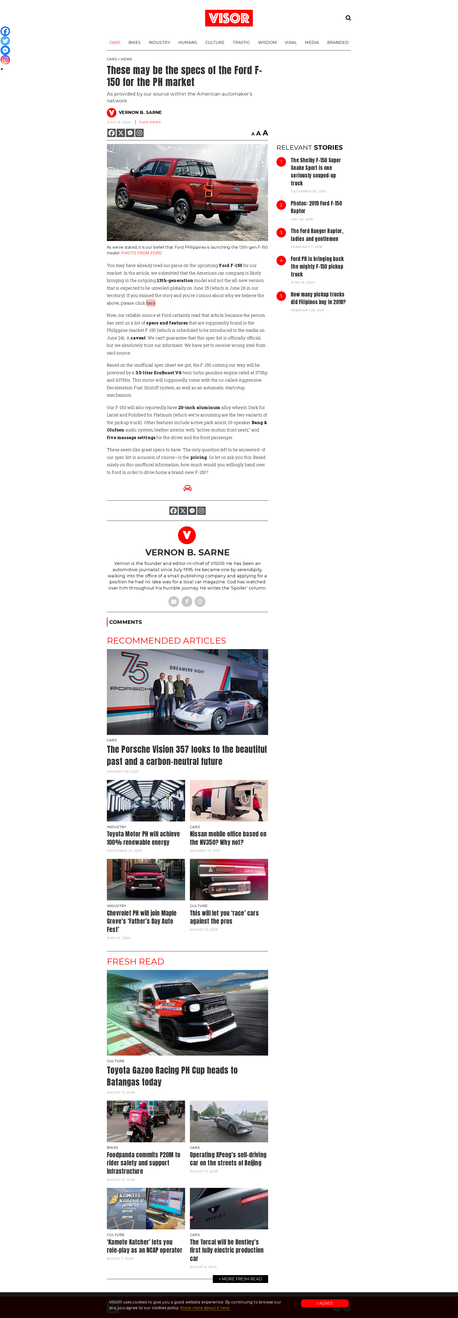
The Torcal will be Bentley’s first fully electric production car (227, 1250)
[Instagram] (139, 133)
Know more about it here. (205, 1308)
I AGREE (325, 1303)
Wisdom (267, 42)
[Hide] (2, 69)
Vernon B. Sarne (140, 112)
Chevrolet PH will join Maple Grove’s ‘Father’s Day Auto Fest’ (142, 921)
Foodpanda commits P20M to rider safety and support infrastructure (143, 1163)
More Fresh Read (242, 1279)
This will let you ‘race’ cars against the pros (224, 917)
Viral (291, 42)
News (126, 59)
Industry (159, 42)
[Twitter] (5, 41)
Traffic (241, 42)
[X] (121, 133)
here (151, 303)
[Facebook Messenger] (130, 133)
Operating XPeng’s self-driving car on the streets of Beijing (228, 1159)
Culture (214, 42)
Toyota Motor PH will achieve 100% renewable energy (143, 838)
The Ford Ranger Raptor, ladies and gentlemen (317, 234)
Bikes (135, 42)
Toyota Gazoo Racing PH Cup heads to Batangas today (172, 1076)
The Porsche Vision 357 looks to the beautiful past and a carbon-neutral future (187, 755)
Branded (338, 42)
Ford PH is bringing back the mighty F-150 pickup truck (317, 266)
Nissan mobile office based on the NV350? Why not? (228, 838)
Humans (187, 42)
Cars (114, 42)
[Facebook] (111, 133)
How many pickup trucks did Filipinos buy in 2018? (318, 298)
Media (312, 42)
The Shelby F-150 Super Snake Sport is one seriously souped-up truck (316, 171)
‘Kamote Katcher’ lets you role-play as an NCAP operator (144, 1246)
